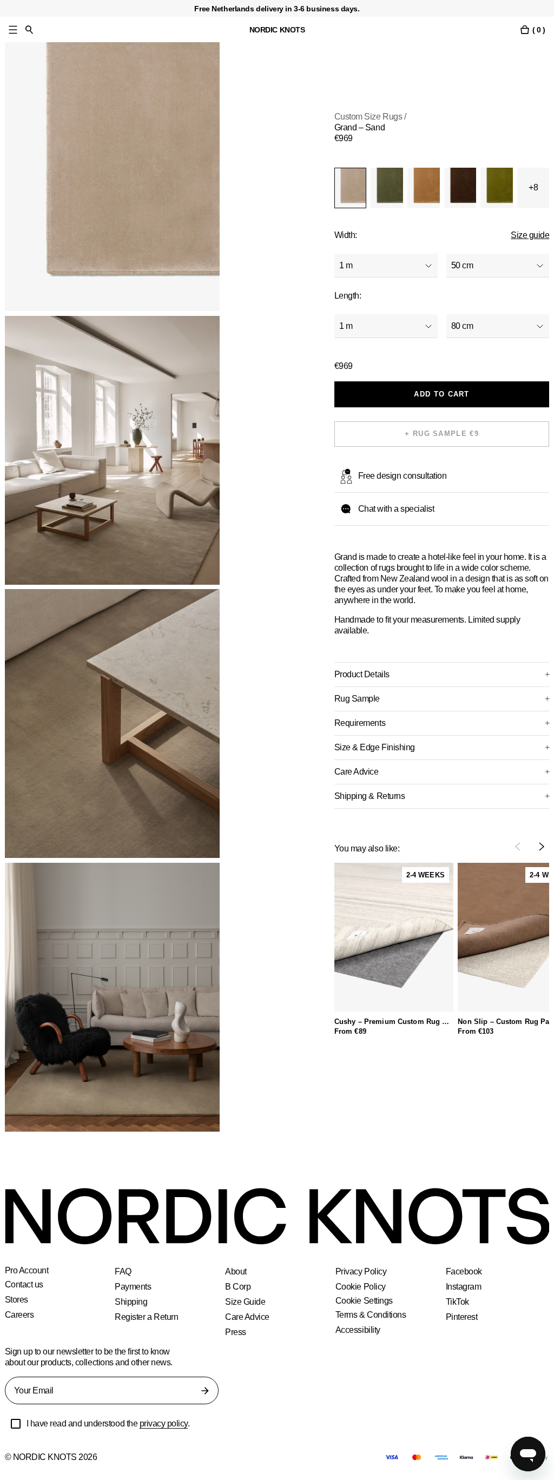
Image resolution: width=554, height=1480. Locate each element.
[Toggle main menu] (13, 29)
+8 (533, 187)
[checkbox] (16, 1424)
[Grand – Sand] (350, 188)
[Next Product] (541, 846)
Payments (133, 1286)
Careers (20, 1315)
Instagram (464, 1286)
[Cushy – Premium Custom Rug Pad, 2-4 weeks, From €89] (393, 937)
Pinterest (463, 1317)
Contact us (25, 1284)
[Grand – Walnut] (460, 188)
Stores (17, 1299)
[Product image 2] (112, 450)
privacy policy (170, 1423)
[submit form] (205, 1391)
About (236, 1271)
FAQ (122, 1271)
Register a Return (147, 1317)
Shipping (131, 1302)
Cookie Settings (364, 1301)
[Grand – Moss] (387, 188)
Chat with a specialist (398, 509)
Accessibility (358, 1330)
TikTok (457, 1302)
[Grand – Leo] (423, 188)
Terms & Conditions (371, 1315)
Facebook (464, 1271)
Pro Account (28, 1270)
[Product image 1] (112, 176)
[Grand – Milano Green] (496, 188)
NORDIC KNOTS (277, 29)
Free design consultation (404, 476)
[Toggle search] (29, 29)
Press (235, 1332)
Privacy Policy (361, 1271)
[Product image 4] (112, 997)
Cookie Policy (360, 1286)
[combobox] (386, 266)
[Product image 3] (112, 723)
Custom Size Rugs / (370, 116)
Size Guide (245, 1302)
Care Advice (248, 1317)
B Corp (238, 1286)
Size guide (530, 235)
